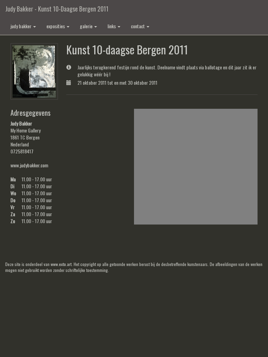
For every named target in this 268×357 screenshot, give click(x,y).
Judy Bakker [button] (21, 26)
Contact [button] (138, 26)
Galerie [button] (87, 26)
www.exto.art (61, 264)
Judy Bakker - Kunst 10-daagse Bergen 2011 (57, 8)
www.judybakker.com (29, 165)
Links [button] (112, 26)
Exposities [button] (56, 26)
